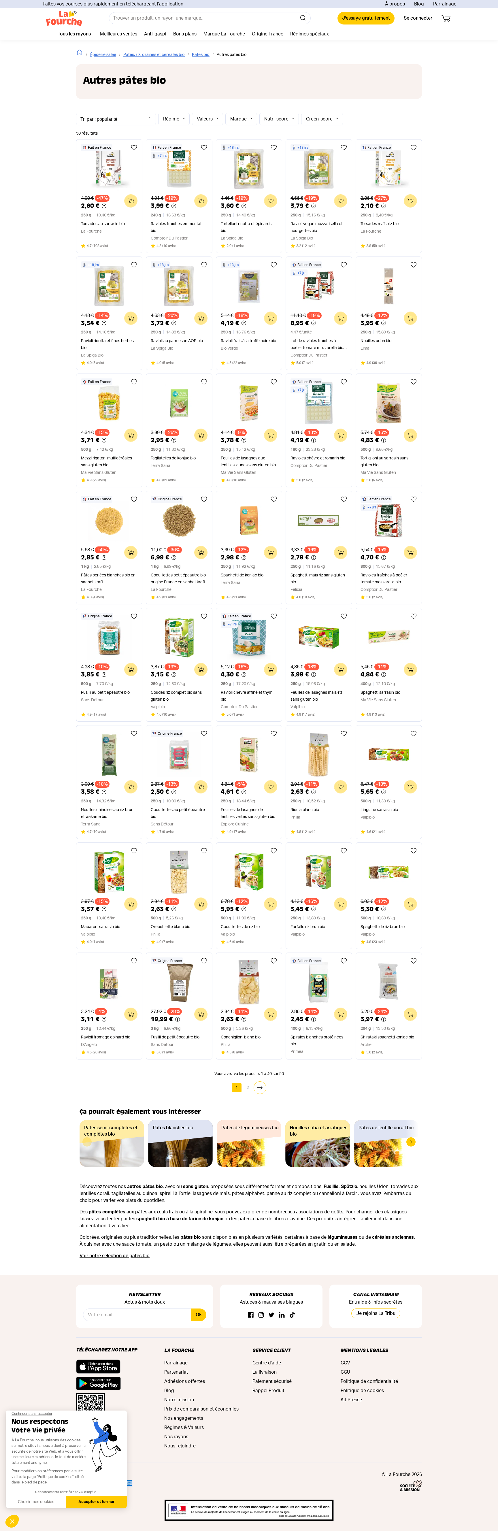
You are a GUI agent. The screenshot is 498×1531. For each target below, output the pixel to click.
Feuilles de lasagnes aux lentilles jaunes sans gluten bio (248, 461)
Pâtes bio (201, 55)
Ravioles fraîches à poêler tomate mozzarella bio (384, 578)
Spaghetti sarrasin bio (380, 693)
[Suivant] (260, 1087)
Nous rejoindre (180, 1446)
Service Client (271, 1350)
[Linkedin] (282, 1315)
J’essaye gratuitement (366, 18)
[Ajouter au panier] (130, 201)
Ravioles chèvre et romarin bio (317, 458)
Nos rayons (176, 1436)
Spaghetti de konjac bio (242, 575)
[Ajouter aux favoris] (134, 147)
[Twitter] (271, 1315)
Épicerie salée (103, 55)
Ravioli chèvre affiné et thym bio (246, 696)
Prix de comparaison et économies (201, 1409)
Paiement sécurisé (272, 1381)
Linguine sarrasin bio (379, 810)
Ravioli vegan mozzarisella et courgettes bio (316, 227)
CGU (345, 1372)
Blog (419, 4)
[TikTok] (292, 1315)
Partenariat (176, 1372)
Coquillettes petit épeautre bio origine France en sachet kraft (178, 578)
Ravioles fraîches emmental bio (176, 227)
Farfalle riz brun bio (307, 927)
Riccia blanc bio (304, 810)
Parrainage (444, 4)
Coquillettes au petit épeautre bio (178, 813)
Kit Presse (351, 1400)
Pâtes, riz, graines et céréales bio (154, 55)
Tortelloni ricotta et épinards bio (246, 227)
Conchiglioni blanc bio (241, 1037)
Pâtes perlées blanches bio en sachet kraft (108, 578)
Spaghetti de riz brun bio (383, 927)
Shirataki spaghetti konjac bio (387, 1037)
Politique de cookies (362, 1390)
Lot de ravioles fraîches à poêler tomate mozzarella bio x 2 (318, 345)
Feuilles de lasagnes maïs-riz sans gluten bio (316, 696)
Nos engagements (183, 1418)
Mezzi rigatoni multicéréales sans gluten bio (106, 461)
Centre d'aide (266, 1363)
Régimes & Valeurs (184, 1427)
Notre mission (179, 1400)
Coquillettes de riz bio (240, 927)
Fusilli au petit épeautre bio (105, 693)
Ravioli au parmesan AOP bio (177, 341)
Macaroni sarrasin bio (100, 927)
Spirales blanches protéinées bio (316, 1040)
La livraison (264, 1372)
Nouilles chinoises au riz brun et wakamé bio (107, 813)
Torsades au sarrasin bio (103, 224)
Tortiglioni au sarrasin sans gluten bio (384, 461)
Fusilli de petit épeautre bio (175, 1037)
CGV (345, 1363)
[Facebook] (251, 1315)
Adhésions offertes (184, 1381)
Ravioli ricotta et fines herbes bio (107, 344)
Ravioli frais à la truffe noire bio (248, 341)
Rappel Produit (268, 1390)
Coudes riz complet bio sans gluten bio (176, 696)
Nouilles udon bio (376, 341)
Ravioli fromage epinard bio (105, 1037)
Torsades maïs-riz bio (380, 224)
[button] (411, 1142)
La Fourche (179, 1350)
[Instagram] (261, 1315)
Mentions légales (364, 1350)
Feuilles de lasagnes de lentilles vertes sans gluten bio (248, 813)
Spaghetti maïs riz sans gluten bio (317, 578)
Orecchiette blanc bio (170, 927)
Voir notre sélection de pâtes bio (115, 1255)
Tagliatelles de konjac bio (173, 458)
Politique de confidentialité (369, 1381)
